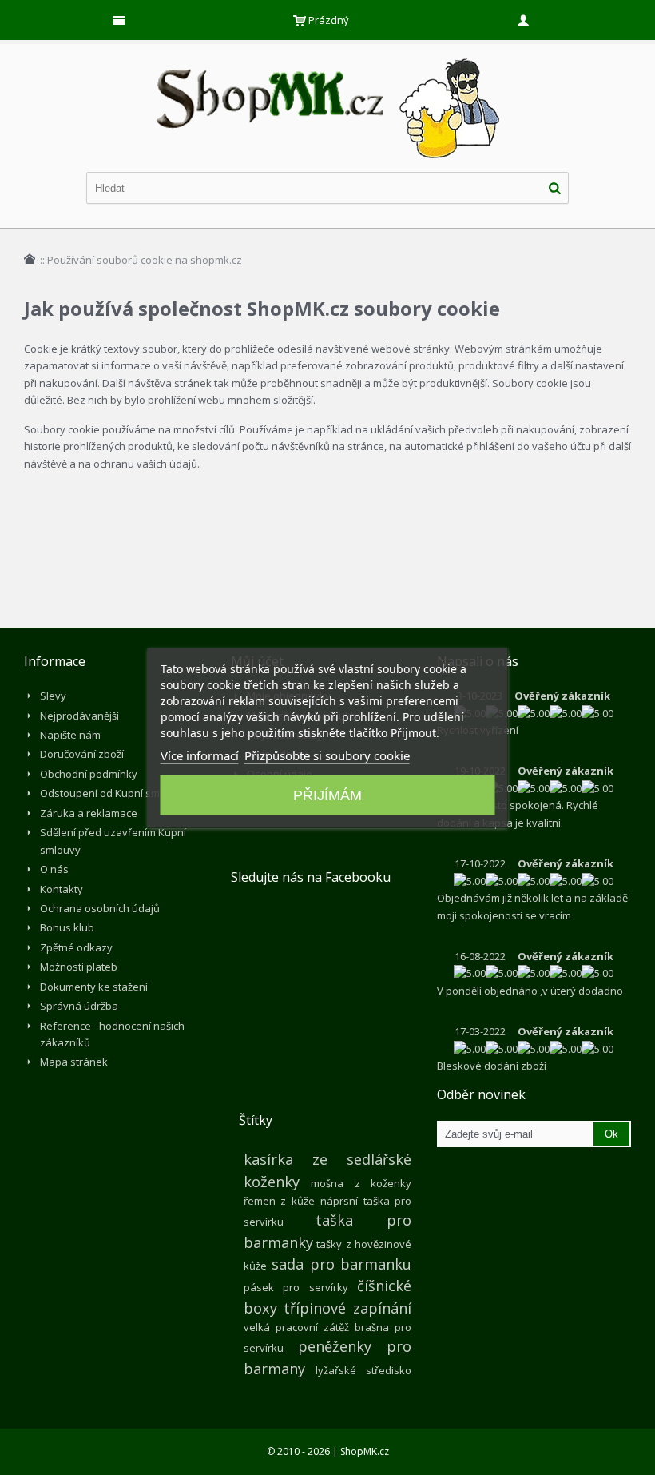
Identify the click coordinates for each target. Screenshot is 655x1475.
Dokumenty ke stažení (94, 986)
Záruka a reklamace (88, 813)
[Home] (29, 259)
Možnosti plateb (78, 966)
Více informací (200, 755)
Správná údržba (79, 1006)
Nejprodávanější (79, 715)
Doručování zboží (82, 754)
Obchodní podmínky (88, 774)
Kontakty (61, 889)
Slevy (53, 695)
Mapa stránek (74, 1061)
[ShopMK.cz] (327, 56)
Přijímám (327, 795)
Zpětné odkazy (76, 947)
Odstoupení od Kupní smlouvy (113, 793)
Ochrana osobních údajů (100, 908)
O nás (54, 869)
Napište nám (70, 735)
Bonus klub (67, 927)
